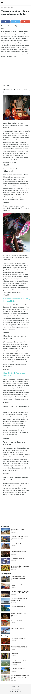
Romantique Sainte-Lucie (18, 606)
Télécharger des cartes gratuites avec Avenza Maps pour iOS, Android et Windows (20, 677)
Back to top (15, 686)
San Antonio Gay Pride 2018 (18, 638)
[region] (15, 71)
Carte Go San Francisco (17, 628)
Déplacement (15, 653)
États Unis (3, 7)
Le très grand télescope (17, 558)
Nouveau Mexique (11, 7)
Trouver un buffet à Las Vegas (19, 621)
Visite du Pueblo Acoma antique (20, 544)
